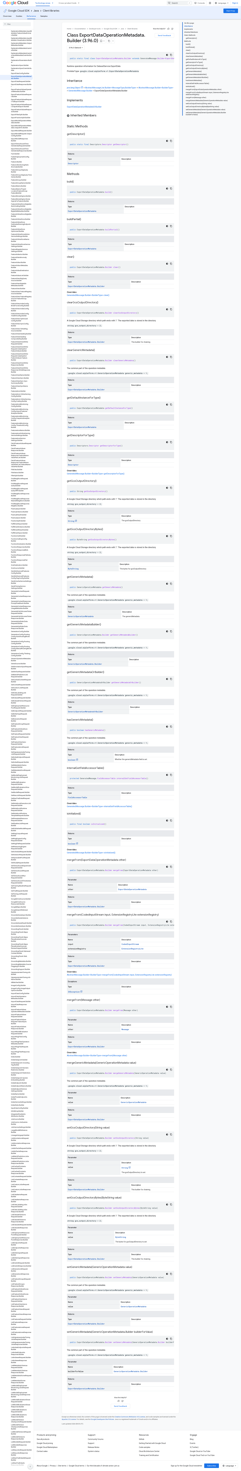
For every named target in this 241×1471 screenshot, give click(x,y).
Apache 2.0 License (69, 1419)
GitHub (141, 1439)
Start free (230, 11)
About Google (42, 1466)
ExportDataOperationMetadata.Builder (86, 286)
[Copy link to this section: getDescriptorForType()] (96, 435)
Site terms (62, 1466)
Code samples (144, 1447)
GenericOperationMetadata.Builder (85, 664)
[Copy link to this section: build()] (76, 181)
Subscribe (211, 1466)
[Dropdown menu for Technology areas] (53, 3)
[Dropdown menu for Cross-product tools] (79, 3)
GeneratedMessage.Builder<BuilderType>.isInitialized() (91, 852)
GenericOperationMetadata (81, 616)
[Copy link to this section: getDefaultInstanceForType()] (103, 397)
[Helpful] (168, 29)
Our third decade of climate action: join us (103, 1466)
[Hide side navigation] (30, 1466)
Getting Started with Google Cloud (152, 1443)
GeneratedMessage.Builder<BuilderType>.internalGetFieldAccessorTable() (99, 806)
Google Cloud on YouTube (200, 1451)
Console (201, 3)
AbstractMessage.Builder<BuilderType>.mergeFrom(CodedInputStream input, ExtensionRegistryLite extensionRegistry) (119, 975)
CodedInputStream (130, 944)
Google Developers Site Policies (102, 1419)
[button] (120, 115)
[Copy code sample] (171, 55)
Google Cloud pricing (45, 1443)
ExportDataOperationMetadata (82, 211)
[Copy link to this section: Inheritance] (84, 81)
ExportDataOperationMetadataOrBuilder (84, 107)
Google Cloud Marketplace (47, 1447)
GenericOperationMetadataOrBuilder (85, 711)
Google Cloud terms (76, 1466)
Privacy (53, 1466)
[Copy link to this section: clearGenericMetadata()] (97, 350)
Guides (19, 16)
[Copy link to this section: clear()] (76, 257)
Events (192, 1443)
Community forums (95, 1439)
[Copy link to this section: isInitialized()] (83, 813)
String (71, 521)
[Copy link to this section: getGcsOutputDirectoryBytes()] (105, 529)
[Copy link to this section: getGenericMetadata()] (95, 577)
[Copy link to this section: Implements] (85, 100)
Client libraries (51, 10)
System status (93, 1451)
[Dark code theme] (167, 55)
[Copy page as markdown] (109, 41)
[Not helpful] (172, 29)
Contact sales (42, 1451)
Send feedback (164, 35)
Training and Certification (149, 1455)
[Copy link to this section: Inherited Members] (98, 115)
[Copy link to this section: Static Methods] (91, 126)
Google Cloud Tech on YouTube (202, 1455)
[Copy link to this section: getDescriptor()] (87, 134)
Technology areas (42, 3)
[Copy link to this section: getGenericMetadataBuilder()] (103, 624)
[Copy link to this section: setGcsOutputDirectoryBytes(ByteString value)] (124, 1197)
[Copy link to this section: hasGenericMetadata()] (95, 719)
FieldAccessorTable (77, 797)
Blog (191, 1439)
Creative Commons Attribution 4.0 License (130, 1417)
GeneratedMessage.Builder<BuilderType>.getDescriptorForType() (95, 473)
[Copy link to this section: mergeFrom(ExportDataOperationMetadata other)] (128, 860)
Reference (31, 16)
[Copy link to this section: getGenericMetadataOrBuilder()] (106, 672)
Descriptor (73, 163)
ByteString (73, 569)
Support (91, 1443)
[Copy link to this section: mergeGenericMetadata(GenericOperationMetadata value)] (138, 1063)
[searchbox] (17, 24)
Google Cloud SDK (18, 10)
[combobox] (179, 3)
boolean (71, 760)
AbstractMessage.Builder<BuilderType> (155, 87)
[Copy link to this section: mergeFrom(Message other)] (102, 1000)
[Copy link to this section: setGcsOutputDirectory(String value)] (112, 1127)
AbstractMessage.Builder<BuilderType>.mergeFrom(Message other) (97, 1055)
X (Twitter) (194, 1447)
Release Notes (93, 1447)
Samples (44, 16)
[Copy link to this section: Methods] (82, 174)
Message (125, 1029)
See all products (43, 1439)
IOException (74, 992)
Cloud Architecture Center (149, 1451)
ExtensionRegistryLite (132, 948)
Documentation (80, 29)
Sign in (235, 3)
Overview (7, 16)
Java (36, 10)
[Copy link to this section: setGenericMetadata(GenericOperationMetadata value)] (134, 1267)
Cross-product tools (67, 3)
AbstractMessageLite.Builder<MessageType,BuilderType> (110, 87)
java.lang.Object (73, 87)
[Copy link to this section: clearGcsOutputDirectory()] (100, 302)
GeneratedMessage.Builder (80, 90)
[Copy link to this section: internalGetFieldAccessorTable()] (106, 768)
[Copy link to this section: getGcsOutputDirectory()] (99, 481)
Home (69, 29)
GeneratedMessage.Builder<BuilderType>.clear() (88, 295)
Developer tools (95, 29)
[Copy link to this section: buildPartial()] (83, 219)
